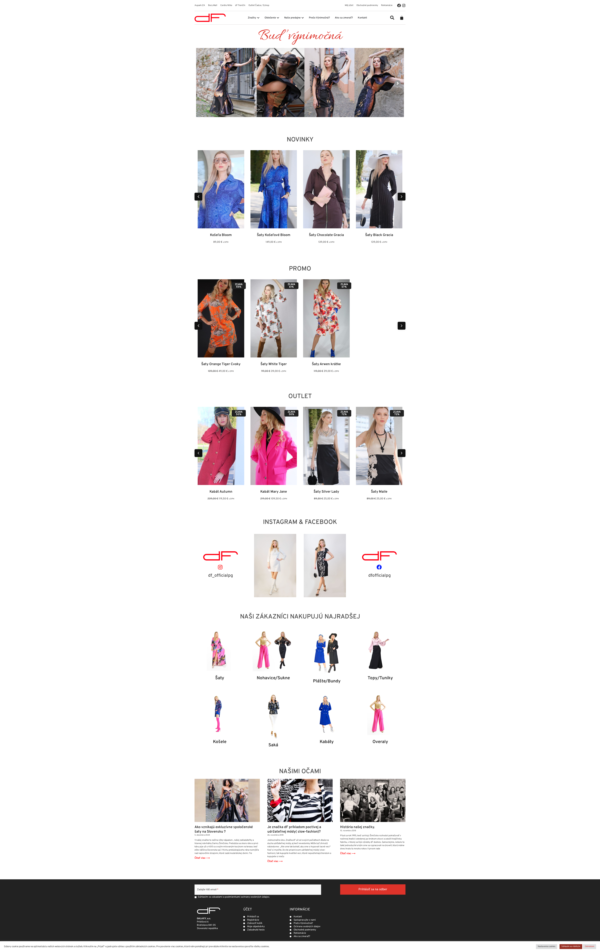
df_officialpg (220, 575)
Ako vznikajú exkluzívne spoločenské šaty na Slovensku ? (224, 829)
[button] (392, 18)
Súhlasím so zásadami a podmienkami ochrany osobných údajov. (234, 897)
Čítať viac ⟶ (202, 858)
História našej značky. (357, 827)
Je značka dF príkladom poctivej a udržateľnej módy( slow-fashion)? (294, 829)
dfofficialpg (379, 575)
